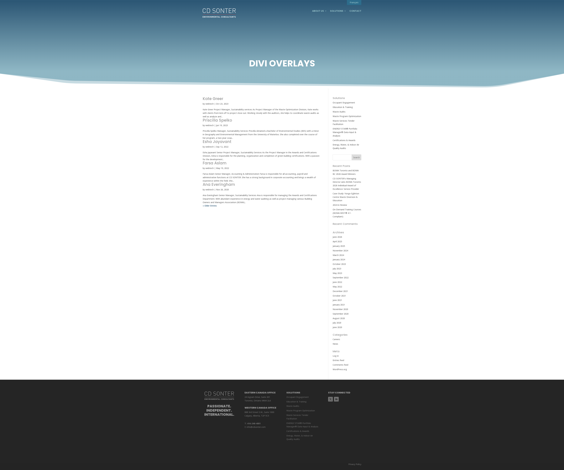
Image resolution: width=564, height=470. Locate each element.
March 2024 (338, 255)
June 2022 (337, 282)
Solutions (336, 11)
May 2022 (337, 286)
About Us (318, 11)
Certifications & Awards (344, 140)
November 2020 (340, 309)
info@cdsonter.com (256, 427)
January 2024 (339, 259)
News (335, 343)
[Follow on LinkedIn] (336, 399)
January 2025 (339, 246)
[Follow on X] (330, 399)
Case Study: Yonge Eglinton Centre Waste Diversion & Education (346, 197)
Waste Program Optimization (347, 116)
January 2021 (339, 304)
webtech (209, 103)
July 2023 (337, 268)
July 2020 (337, 322)
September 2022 (341, 277)
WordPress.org (340, 369)
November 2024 (340, 250)
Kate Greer (213, 98)
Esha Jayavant (217, 141)
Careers (336, 339)
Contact (355, 11)
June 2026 (337, 237)
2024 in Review (340, 205)
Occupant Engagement (344, 102)
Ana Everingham (219, 184)
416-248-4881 (254, 423)
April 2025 (337, 241)
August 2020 (339, 318)
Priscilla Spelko (217, 120)
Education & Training (343, 107)
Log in (336, 355)
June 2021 (337, 300)
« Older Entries (210, 205)
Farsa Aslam (214, 163)
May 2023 (337, 273)
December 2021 (340, 291)
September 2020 (341, 313)
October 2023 (339, 264)
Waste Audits (339, 111)
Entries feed (338, 360)
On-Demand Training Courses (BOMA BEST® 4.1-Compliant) (347, 213)
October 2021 (339, 295)
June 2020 (337, 327)
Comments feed (340, 364)
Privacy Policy (354, 464)
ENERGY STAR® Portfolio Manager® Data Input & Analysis (345, 132)
